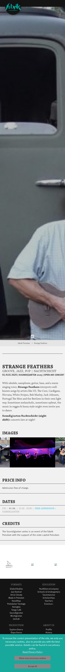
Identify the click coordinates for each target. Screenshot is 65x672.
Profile (49, 631)
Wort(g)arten (16, 617)
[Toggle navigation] (58, 4)
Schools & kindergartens (48, 593)
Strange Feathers (40, 345)
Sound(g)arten (16, 614)
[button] (58, 435)
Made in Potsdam (16, 599)
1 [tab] (30, 471)
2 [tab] (34, 471)
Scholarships (49, 599)
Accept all (32, 666)
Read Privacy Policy (32, 651)
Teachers (49, 602)
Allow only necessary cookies (32, 658)
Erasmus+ (48, 605)
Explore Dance (16, 631)
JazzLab (16, 620)
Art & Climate (16, 596)
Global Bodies (16, 590)
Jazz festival (16, 593)
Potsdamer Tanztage (16, 605)
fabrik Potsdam (24, 345)
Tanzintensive (48, 596)
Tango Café (16, 611)
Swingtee (16, 608)
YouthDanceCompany (48, 590)
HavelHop (16, 602)
